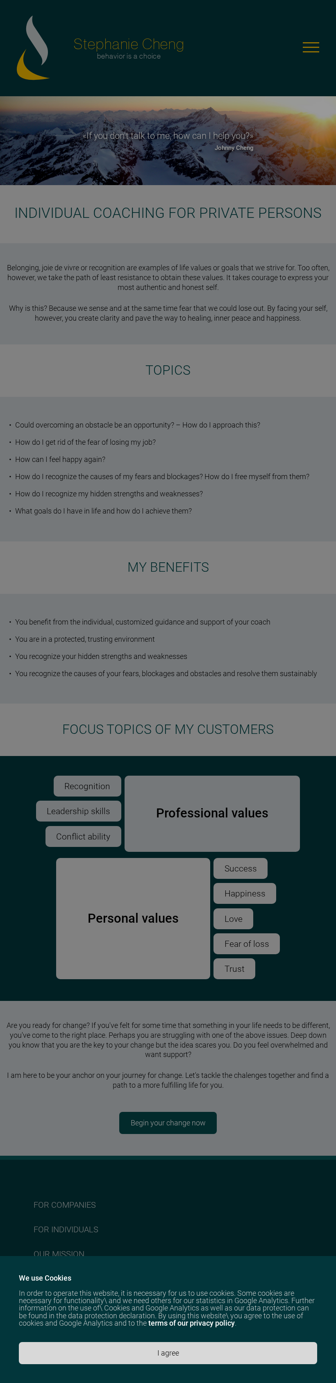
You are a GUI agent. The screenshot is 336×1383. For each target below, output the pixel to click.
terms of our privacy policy (191, 1323)
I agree (168, 1353)
